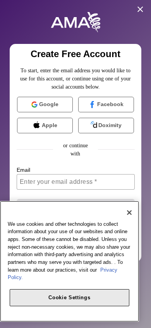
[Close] (129, 212)
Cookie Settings (69, 297)
